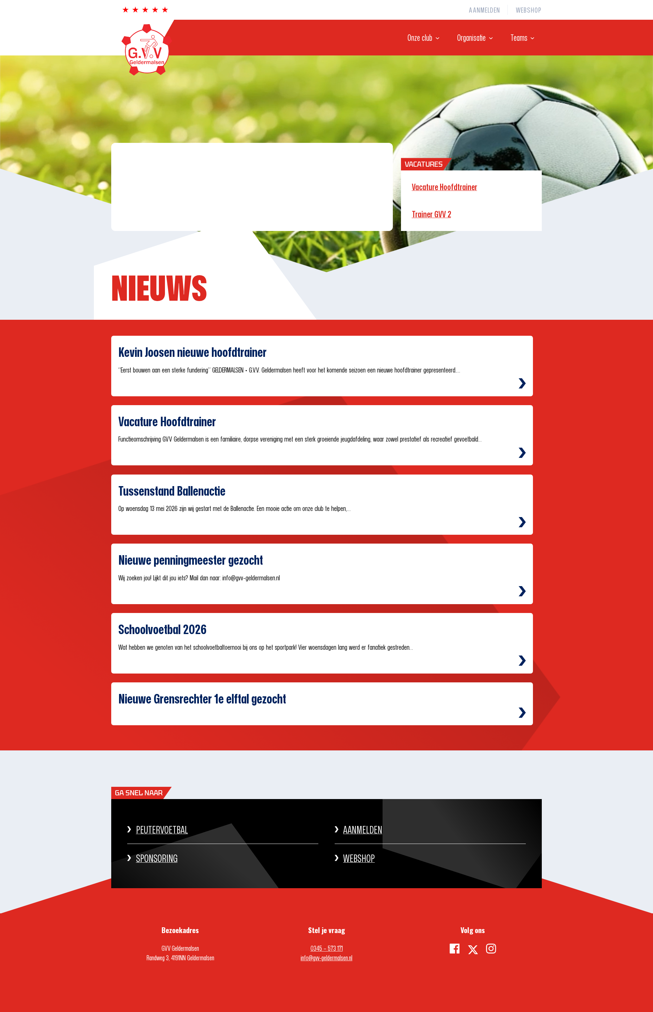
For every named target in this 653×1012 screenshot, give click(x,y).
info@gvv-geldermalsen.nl (326, 957)
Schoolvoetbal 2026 (162, 629)
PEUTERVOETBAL (162, 829)
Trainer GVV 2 (431, 214)
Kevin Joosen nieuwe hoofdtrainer (192, 352)
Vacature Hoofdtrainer (444, 187)
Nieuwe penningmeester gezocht (190, 560)
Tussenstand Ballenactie (171, 491)
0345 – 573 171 (327, 948)
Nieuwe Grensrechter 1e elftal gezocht (202, 699)
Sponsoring (157, 858)
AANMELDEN (362, 829)
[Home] (141, 73)
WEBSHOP (359, 858)
